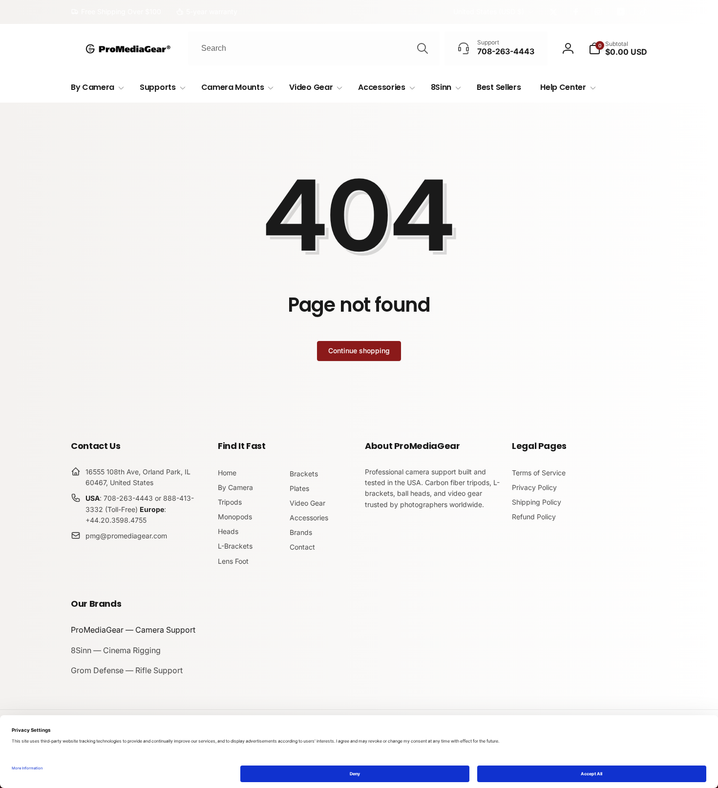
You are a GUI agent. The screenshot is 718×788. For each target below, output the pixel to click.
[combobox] (314, 48)
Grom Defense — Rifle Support (127, 670)
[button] (618, 48)
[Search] (422, 48)
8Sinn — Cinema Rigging (116, 650)
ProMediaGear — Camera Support (133, 630)
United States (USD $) (488, 11)
